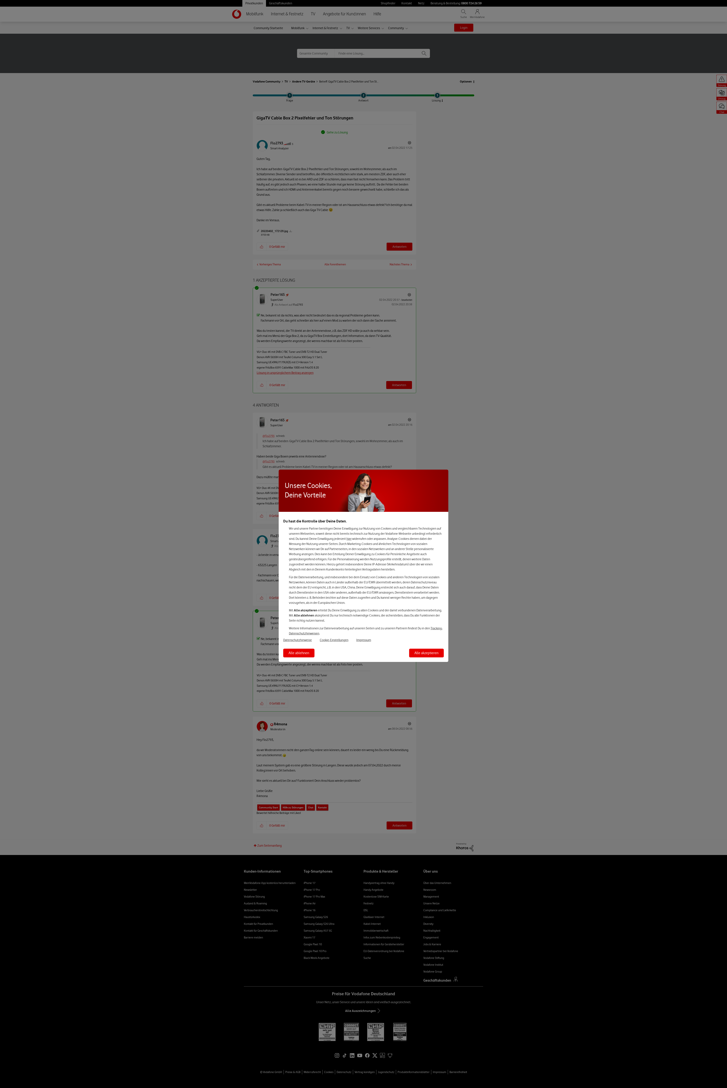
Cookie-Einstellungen (334, 640)
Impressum (363, 640)
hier (349, 539)
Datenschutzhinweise (297, 640)
